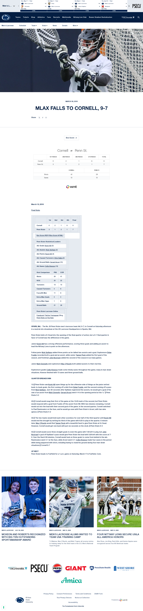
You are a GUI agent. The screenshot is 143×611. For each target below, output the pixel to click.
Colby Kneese (50, 266)
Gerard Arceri (55, 262)
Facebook (40, 315)
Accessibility (73, 602)
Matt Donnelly (42, 364)
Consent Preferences (64, 594)
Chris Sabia (58, 258)
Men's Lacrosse (8, 530)
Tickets (26, 17)
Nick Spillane (50, 250)
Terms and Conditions (83, 594)
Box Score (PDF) (42, 235)
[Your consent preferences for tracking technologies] (4, 607)
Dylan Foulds (78, 387)
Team (33, 25)
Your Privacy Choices (64, 597)
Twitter (47, 315)
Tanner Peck (81, 355)
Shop (33, 17)
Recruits (56, 17)
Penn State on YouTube (45, 318)
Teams (17, 17)
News (55, 25)
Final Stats (35, 210)
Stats (44, 25)
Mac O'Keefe (66, 364)
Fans (49, 17)
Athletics (41, 17)
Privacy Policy (48, 594)
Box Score (70, 138)
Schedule (22, 25)
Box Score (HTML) (56, 235)
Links (33, 10)
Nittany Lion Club (79, 17)
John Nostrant (55, 358)
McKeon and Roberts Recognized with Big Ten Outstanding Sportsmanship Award (23, 537)
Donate (64, 26)
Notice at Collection (82, 597)
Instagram (54, 315)
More (75, 25)
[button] (129, 6)
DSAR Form (98, 594)
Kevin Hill (48, 246)
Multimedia (66, 17)
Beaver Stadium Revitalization (100, 17)
